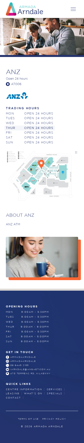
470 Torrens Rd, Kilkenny (30, 373)
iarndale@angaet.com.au (30, 369)
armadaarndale (23, 357)
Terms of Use (28, 419)
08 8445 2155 (19, 365)
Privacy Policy (54, 419)
